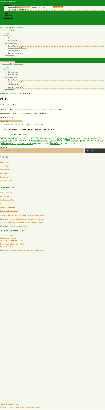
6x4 (4, 138)
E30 (99, 138)
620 (35, 138)
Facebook (7, 21)
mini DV (74, 141)
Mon (2, 169)
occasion (88, 140)
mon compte (8, 5)
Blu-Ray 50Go (57, 138)
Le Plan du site (6, 181)
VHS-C (66, 143)
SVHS (47, 143)
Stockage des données (15, 53)
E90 (1, 141)
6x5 (7, 138)
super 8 (29, 143)
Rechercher (4, 147)
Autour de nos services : (95, 151)
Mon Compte (8, 18)
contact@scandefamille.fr (15, 244)
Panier (6, 13)
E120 (5, 141)
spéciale (21, 143)
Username (11, 7)
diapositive (92, 138)
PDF (101, 141)
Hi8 (54, 141)
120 (29, 138)
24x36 (25, 138)
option (96, 140)
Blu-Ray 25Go (46, 138)
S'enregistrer (12, 9)
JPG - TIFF (63, 140)
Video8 (72, 143)
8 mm (20, 138)
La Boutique (5, 166)
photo (12, 143)
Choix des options (20, 134)
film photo (27, 140)
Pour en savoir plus (10, 43)
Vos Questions (13, 45)
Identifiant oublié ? (24, 9)
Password (34, 7)
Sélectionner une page (7, 1)
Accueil (6, 33)
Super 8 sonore (38, 143)
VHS (61, 143)
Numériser (7, 36)
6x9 (16, 138)
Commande (8, 15)
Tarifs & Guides (13, 50)
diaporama (83, 138)
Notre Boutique (11, 93)
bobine (66, 138)
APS (39, 138)
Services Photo (13, 40)
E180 (10, 141)
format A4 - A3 (38, 141)
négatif (80, 140)
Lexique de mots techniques (17, 48)
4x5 (1, 138)
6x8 (13, 138)
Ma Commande (5, 173)
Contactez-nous (9, 55)
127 (32, 138)
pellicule (4, 143)
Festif (14, 140)
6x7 (10, 138)
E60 (102, 138)
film (20, 140)
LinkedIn (7, 24)
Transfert (55, 143)
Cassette (74, 138)
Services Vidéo (13, 38)
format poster (48, 141)
